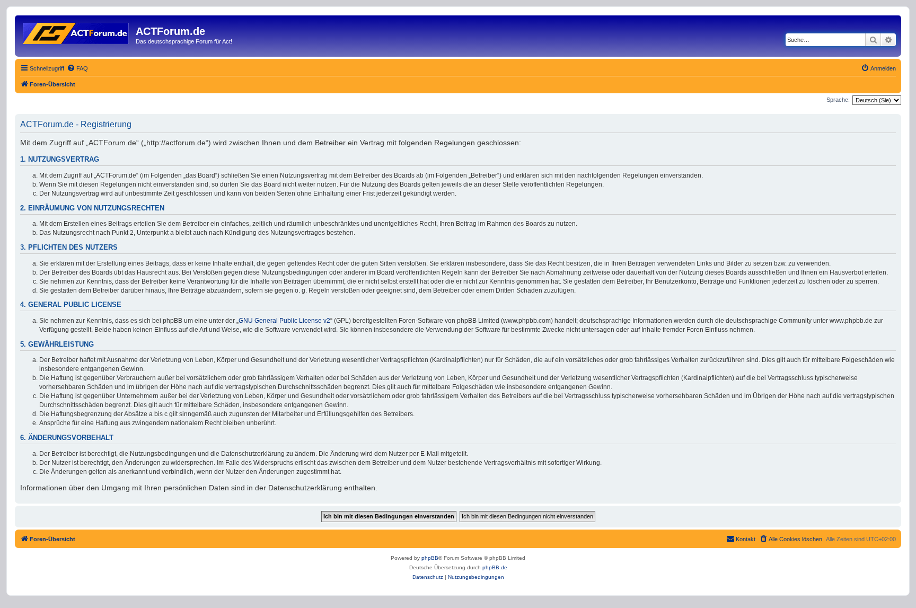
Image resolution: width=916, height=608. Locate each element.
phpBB (429, 558)
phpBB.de (494, 567)
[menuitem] (77, 68)
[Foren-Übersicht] (76, 31)
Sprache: (838, 99)
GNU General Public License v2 (284, 320)
